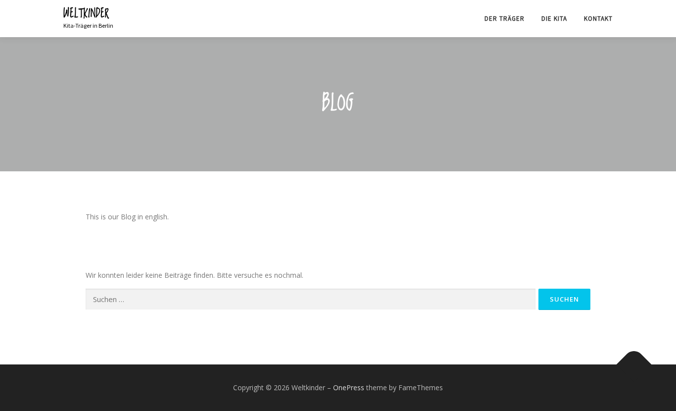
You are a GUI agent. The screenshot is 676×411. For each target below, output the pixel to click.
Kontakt (598, 18)
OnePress (348, 387)
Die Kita (554, 18)
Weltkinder (86, 14)
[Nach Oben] (634, 364)
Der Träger (504, 18)
